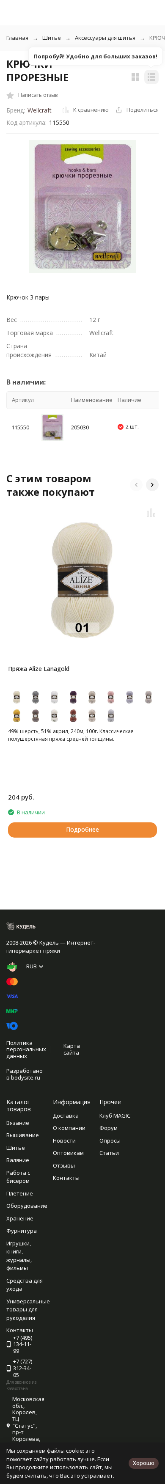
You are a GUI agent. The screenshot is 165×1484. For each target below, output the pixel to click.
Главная (17, 37)
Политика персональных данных (26, 1049)
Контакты (66, 1178)
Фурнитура (21, 1230)
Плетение (19, 1193)
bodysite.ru (25, 1077)
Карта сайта (71, 1049)
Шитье (51, 37)
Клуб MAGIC (114, 1115)
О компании (69, 1128)
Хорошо (143, 1463)
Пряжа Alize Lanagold (38, 669)
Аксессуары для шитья (105, 37)
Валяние (17, 1160)
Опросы (110, 1140)
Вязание (17, 1123)
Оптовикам (68, 1153)
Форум (108, 1128)
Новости (64, 1140)
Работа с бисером (18, 1177)
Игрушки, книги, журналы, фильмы (19, 1255)
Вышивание (22, 1135)
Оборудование (26, 1205)
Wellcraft (40, 110)
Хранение (19, 1218)
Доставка (66, 1115)
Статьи (109, 1153)
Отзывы (64, 1165)
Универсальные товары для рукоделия (28, 1309)
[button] (136, 484)
